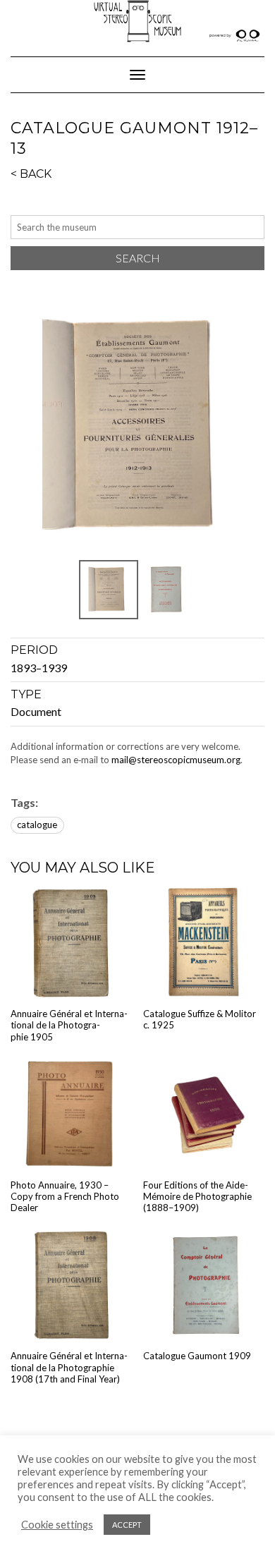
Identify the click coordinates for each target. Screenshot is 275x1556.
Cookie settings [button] (57, 1525)
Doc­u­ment (36, 711)
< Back (31, 174)
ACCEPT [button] (127, 1524)
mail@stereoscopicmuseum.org (175, 759)
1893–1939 (39, 667)
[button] (137, 427)
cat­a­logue (37, 824)
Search (138, 258)
